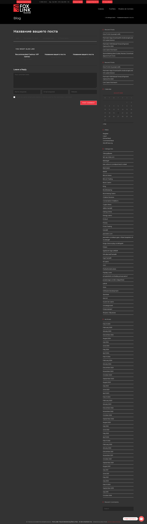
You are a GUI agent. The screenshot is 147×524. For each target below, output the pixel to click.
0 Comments (63, 38)
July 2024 (106, 342)
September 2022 (108, 419)
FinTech (105, 219)
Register (105, 133)
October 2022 (107, 415)
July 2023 (106, 386)
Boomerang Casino (109, 193)
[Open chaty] (141, 518)
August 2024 (107, 338)
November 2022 (108, 411)
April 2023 (106, 393)
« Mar (104, 124)
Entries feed (107, 138)
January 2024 (107, 364)
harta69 (105, 230)
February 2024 (107, 360)
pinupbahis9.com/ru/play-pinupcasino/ (115, 276)
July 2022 (106, 426)
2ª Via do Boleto (107, 2)
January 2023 (107, 404)
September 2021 (108, 462)
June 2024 (106, 345)
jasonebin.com (107, 234)
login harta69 (107, 258)
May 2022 (106, 433)
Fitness (105, 223)
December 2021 (108, 451)
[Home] (102, 17)
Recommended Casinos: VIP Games (27, 55)
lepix (17, 38)
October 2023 (107, 375)
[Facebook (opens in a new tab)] (128, 2)
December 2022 (108, 408)
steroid (105, 298)
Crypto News (107, 204)
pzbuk (105, 283)
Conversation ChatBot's (110, 201)
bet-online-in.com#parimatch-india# (115, 164)
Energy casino (107, 215)
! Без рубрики (107, 153)
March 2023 (106, 397)
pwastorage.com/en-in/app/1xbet (113, 280)
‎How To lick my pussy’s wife (111, 34)
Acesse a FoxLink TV (92, 2)
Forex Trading (107, 226)
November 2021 (108, 455)
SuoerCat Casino (108, 302)
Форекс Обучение (109, 312)
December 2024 (108, 335)
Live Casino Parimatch (110, 50)
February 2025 (107, 327)
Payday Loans (107, 272)
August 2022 (107, 422)
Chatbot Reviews (108, 197)
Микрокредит (107, 309)
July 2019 (105, 492)
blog (104, 186)
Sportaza (106, 294)
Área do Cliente (77, 2)
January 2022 (107, 448)
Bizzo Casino (107, 182)
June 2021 (106, 473)
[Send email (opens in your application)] (133, 2)
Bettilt (105, 171)
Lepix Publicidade (114, 522)
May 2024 (106, 349)
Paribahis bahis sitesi (109, 269)
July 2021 (105, 470)
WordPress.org (108, 143)
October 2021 (107, 459)
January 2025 (107, 331)
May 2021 (106, 477)
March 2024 (106, 356)
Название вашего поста (125, 17)
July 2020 (106, 481)
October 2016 (107, 495)
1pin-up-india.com (108, 157)
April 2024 (106, 353)
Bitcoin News (107, 175)
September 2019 (108, 488)
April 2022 (106, 437)
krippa (105, 247)
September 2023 (108, 378)
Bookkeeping (107, 190)
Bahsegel (106, 160)
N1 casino (106, 261)
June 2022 (106, 429)
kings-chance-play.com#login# (113, 243)
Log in (105, 136)
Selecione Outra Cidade (23, 2)
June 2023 (106, 389)
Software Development (110, 291)
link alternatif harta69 (109, 254)
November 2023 (108, 371)
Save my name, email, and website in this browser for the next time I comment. (44, 97)
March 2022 (106, 440)
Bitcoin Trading (108, 179)
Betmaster (106, 168)
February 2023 (107, 400)
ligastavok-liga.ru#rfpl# (110, 250)
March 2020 (106, 484)
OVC (104, 265)
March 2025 (106, 324)
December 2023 (108, 367)
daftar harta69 (107, 208)
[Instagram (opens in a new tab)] (131, 2)
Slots (104, 287)
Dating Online (107, 212)
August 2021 (106, 466)
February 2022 (107, 444)
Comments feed (108, 140)
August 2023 (107, 382)
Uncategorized (48, 38)
